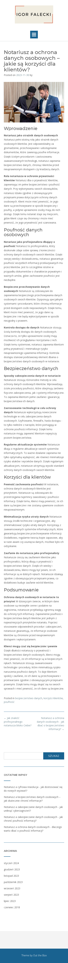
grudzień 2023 (12, 869)
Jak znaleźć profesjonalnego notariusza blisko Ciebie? (17, 721)
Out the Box (40, 955)
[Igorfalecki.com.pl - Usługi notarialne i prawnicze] (34, 14)
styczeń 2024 (11, 863)
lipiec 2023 (10, 901)
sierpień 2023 (11, 894)
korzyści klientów (53, 698)
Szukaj (53, 756)
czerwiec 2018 (12, 907)
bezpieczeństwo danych (28, 698)
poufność (9, 702)
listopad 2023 (11, 875)
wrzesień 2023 (12, 888)
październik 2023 (13, 882)
